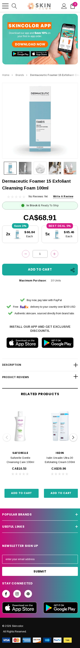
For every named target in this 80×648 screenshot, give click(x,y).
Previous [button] (6, 437)
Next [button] (73, 437)
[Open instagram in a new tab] (17, 594)
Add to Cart (21, 493)
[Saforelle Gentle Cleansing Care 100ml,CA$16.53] (20, 426)
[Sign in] (64, 6)
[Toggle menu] (5, 6)
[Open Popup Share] (72, 270)
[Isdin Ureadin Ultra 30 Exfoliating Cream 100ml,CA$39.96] (60, 426)
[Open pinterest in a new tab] (28, 594)
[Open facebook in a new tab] (6, 594)
